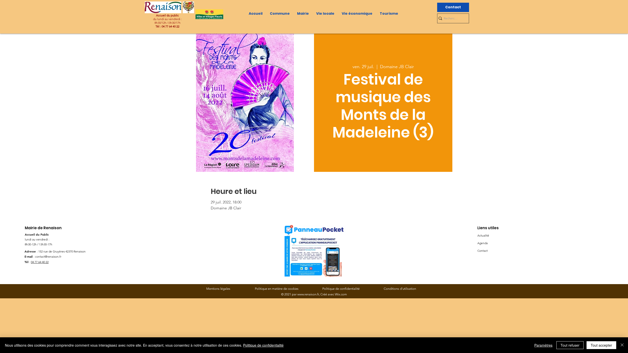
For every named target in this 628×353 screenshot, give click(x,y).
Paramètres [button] (543, 345)
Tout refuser (570, 345)
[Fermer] (622, 345)
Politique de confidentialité (263, 345)
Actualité (483, 235)
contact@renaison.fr (48, 256)
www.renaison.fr (308, 294)
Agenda (482, 243)
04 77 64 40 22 (40, 262)
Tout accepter (601, 345)
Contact (482, 250)
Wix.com (341, 294)
